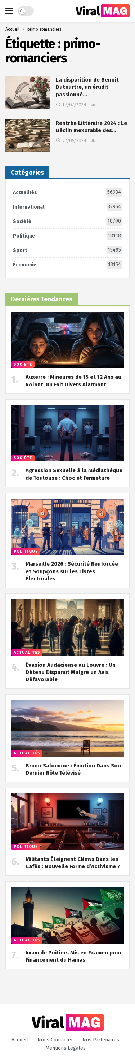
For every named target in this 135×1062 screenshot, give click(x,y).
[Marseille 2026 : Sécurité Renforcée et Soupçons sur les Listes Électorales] (67, 527)
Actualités (67, 192)
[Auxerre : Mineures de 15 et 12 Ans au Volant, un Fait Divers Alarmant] (67, 340)
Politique (67, 235)
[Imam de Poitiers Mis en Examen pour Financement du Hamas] (67, 915)
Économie (67, 264)
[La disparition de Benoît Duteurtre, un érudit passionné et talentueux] (27, 92)
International (67, 207)
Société (67, 221)
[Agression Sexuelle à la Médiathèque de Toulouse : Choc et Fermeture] (67, 433)
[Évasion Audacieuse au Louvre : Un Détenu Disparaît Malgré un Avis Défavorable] (67, 627)
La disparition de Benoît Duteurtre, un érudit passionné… (87, 87)
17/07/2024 (74, 105)
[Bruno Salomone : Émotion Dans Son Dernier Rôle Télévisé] (67, 728)
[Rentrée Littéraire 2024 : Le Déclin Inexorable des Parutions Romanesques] (27, 135)
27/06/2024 (74, 141)
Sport (67, 250)
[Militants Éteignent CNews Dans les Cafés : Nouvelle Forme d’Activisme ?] (67, 821)
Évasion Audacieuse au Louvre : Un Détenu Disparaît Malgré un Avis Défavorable (71, 672)
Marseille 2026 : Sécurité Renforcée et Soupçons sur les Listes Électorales (72, 571)
